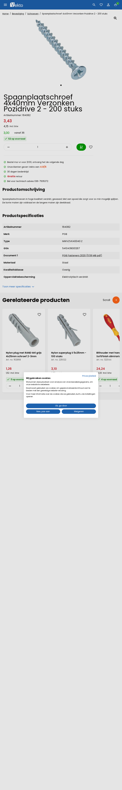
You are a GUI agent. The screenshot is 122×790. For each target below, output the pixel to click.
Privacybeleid (89, 376)
